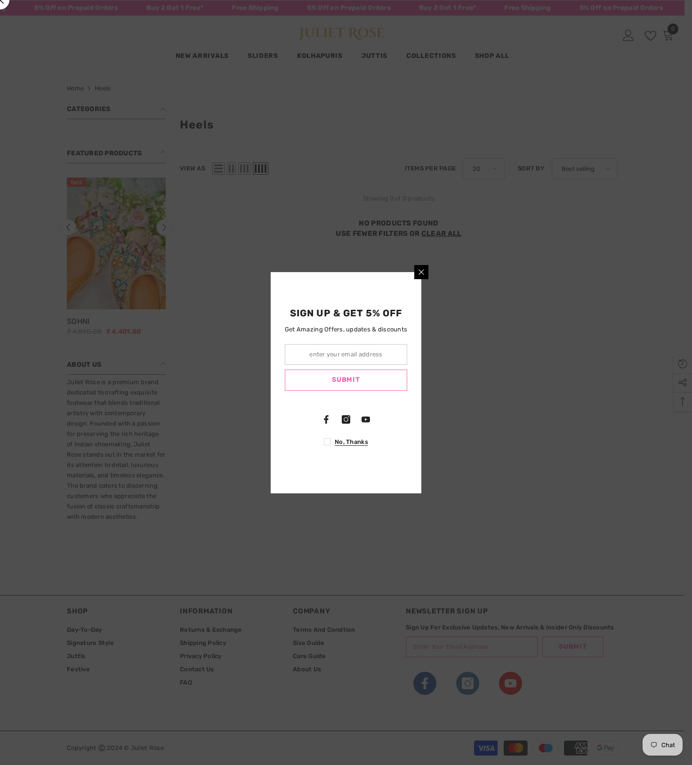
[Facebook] (326, 419)
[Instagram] (346, 419)
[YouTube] (366, 419)
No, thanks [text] (351, 441)
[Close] (421, 272)
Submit (346, 380)
